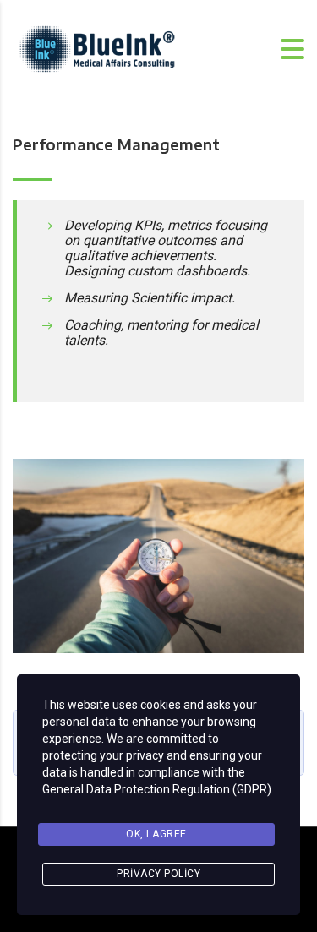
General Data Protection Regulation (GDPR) (156, 789)
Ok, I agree (156, 834)
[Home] (97, 48)
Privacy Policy (158, 874)
